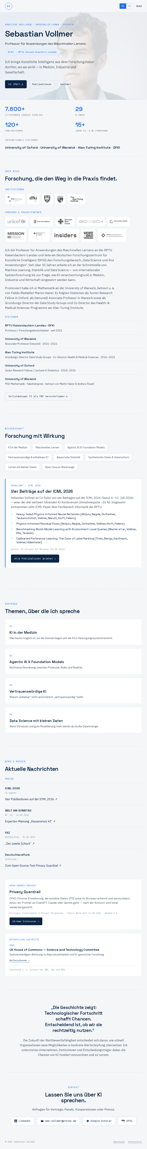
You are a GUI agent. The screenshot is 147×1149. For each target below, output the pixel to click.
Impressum (118, 1141)
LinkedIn (24, 1120)
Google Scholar (101, 1120)
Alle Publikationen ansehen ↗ (35, 558)
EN (129, 6)
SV (8, 6)
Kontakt (65, 84)
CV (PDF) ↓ (15, 84)
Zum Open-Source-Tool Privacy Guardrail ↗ (33, 865)
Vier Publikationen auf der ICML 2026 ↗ (31, 799)
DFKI (129, 1120)
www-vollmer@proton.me (60, 1120)
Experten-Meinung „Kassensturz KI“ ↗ (30, 821)
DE (123, 6)
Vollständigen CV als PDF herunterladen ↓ (38, 396)
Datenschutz (135, 1141)
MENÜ (139, 6)
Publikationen (41, 84)
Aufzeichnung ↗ (20, 960)
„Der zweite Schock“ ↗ (19, 843)
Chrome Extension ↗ (26, 921)
